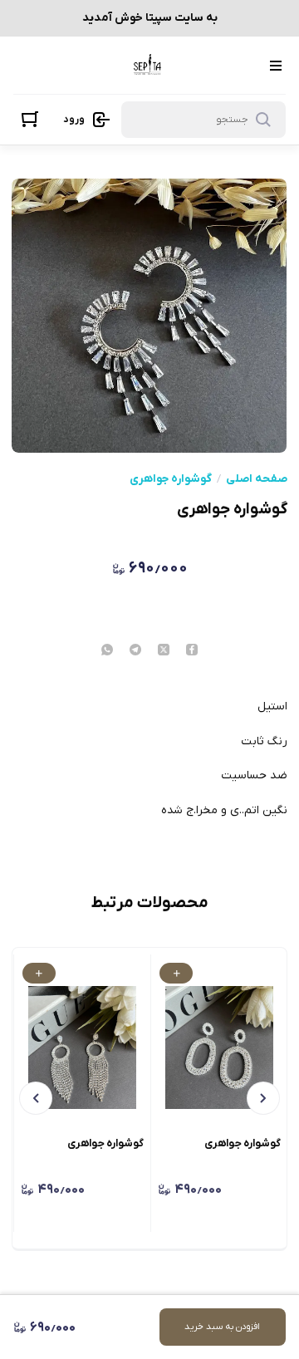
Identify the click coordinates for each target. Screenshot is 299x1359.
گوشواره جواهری (171, 479)
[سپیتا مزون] (148, 65)
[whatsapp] (107, 651)
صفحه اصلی (256, 479)
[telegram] (135, 651)
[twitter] (163, 651)
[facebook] (192, 651)
